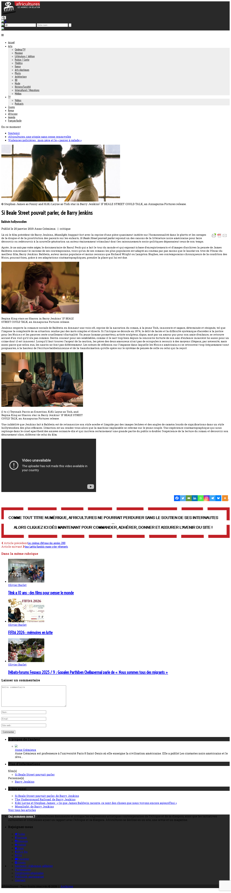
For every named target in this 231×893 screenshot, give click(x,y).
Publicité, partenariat (29, 876)
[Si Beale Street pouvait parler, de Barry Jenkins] (60, 200)
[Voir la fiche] (16, 746)
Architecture (21, 76)
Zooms (11, 107)
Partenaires (23, 869)
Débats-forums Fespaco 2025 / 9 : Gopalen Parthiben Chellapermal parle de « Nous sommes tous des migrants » (88, 672)
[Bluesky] (218, 498)
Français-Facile (14, 120)
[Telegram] (212, 498)
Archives (67, 886)
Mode (17, 83)
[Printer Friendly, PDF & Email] (220, 237)
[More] (225, 498)
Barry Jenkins (24, 781)
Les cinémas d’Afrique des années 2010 (46, 543)
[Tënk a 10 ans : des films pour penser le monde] (26, 581)
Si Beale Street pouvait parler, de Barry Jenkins (47, 796)
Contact (20, 880)
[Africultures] (20, 14)
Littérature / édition (25, 56)
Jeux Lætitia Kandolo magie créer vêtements (46, 546)
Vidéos (18, 100)
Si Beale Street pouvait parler (35, 774)
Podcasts (19, 103)
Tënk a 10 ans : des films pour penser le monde (41, 592)
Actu (10, 46)
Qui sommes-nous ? (21, 816)
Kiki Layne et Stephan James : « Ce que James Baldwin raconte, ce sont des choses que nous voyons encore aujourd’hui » (96, 803)
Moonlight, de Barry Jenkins (34, 806)
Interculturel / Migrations (27, 90)
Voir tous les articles (22, 810)
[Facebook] (177, 498)
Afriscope (12, 114)
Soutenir (14, 133)
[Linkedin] (195, 498)
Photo (18, 73)
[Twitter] (183, 498)
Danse (18, 66)
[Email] (189, 498)
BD (16, 80)
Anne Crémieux (25, 750)
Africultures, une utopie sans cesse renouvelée (39, 136)
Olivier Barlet (17, 585)
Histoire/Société (23, 86)
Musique (19, 53)
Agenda (11, 117)
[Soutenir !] (115, 523)
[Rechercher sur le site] (3, 17)
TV (9, 97)
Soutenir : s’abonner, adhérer (34, 866)
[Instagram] (207, 498)
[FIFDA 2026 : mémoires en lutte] (26, 621)
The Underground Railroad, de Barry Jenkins (45, 799)
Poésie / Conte (22, 59)
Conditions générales (29, 873)
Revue (11, 110)
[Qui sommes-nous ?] (2, 28)
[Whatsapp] (201, 498)
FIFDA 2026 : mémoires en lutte (30, 632)
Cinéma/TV (20, 49)
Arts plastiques (22, 70)
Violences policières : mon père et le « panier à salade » (45, 140)
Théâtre (18, 63)
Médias (18, 93)
